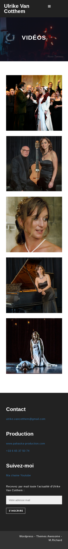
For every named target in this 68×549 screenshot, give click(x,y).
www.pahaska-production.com (25, 443)
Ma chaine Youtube (18, 475)
